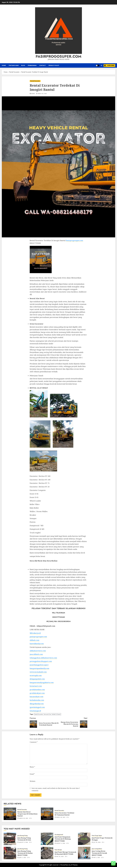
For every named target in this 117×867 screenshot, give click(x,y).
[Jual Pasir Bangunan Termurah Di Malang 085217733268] (47, 839)
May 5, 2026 (96, 857)
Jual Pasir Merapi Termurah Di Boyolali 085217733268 (65, 853)
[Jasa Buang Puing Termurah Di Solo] (10, 839)
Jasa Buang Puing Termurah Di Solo (24, 839)
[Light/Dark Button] (97, 65)
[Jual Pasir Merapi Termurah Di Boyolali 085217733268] (47, 853)
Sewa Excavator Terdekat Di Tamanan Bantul (64, 814)
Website (32, 781)
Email (32, 774)
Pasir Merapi (58, 850)
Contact (42, 65)
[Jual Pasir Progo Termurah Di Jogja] (84, 839)
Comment (34, 742)
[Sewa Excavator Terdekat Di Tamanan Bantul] (47, 814)
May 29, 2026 (60, 856)
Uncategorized (59, 834)
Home (4, 65)
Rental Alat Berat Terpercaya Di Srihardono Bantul (27, 814)
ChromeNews (64, 865)
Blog (23, 65)
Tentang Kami (14, 65)
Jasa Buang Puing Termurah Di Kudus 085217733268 (25, 853)
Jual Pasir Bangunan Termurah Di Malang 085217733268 (63, 839)
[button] (101, 65)
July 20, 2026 (97, 842)
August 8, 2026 (23, 842)
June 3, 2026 (22, 857)
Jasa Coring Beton (97, 849)
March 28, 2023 (42, 93)
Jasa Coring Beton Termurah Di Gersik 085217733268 (99, 853)
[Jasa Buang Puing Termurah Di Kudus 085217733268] (10, 853)
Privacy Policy (54, 65)
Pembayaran (32, 65)
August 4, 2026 (60, 843)
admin (33, 93)
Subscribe (110, 65)
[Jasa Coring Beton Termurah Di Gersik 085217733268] (84, 853)
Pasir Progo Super (97, 835)
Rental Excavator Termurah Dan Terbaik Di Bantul (47, 714)
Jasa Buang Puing (22, 835)
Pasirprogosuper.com (58, 56)
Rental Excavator (35, 81)
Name (32, 767)
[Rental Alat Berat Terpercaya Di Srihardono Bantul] (10, 814)
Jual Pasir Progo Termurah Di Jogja (102, 839)
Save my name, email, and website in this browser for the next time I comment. (56, 789)
